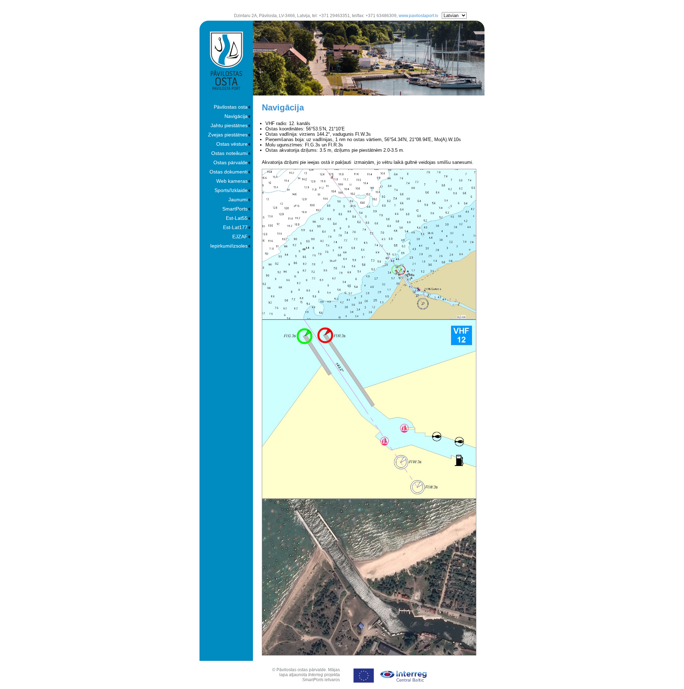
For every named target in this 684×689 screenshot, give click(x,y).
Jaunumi (238, 199)
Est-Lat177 (235, 227)
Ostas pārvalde (230, 162)
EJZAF (240, 236)
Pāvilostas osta (231, 107)
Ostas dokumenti (228, 172)
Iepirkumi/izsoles (229, 246)
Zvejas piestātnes (228, 135)
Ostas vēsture (232, 144)
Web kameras (232, 181)
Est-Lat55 (237, 218)
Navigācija (236, 116)
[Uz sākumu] (226, 88)
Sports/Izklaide (231, 190)
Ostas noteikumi (229, 153)
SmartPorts (235, 209)
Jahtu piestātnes (229, 125)
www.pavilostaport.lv (418, 15)
